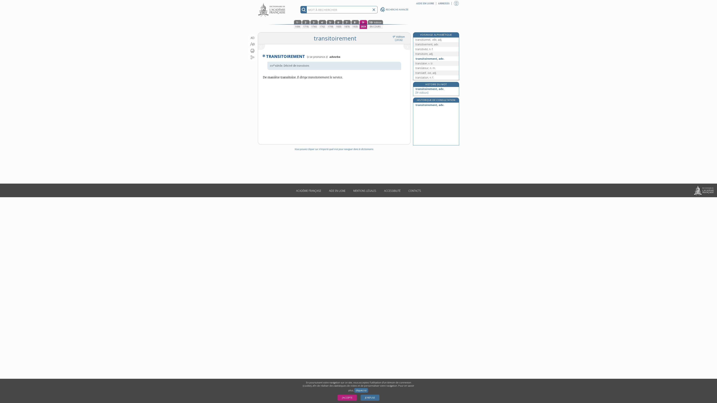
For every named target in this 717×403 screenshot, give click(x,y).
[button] (252, 38)
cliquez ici (361, 390)
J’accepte (347, 397)
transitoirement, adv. (429, 58)
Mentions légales (364, 191)
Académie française (308, 191)
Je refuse (370, 397)
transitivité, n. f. (424, 49)
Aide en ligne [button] (425, 3)
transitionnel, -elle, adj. (428, 39)
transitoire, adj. (424, 54)
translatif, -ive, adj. (426, 73)
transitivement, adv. (427, 44)
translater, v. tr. (424, 63)
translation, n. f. (424, 77)
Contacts (414, 191)
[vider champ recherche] (374, 9)
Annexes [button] (444, 3)
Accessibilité (392, 191)
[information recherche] (303, 9)
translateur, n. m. (425, 68)
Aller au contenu (272, 3)
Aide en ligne (337, 191)
